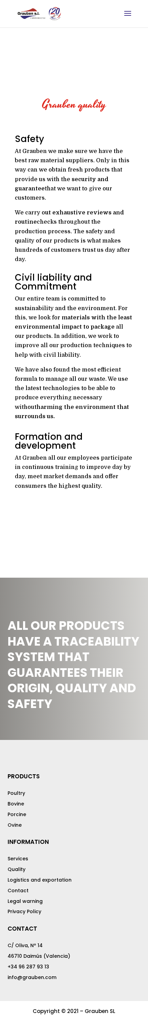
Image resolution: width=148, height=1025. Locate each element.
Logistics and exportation (40, 879)
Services (18, 858)
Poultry (16, 793)
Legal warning (25, 901)
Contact (18, 890)
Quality (16, 869)
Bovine (16, 803)
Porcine (17, 814)
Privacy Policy (24, 911)
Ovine (15, 825)
